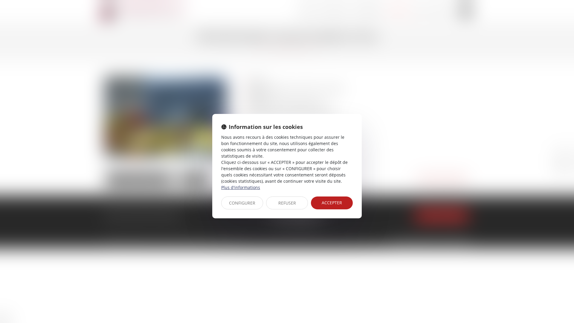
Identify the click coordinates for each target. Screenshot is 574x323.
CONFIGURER (242, 203)
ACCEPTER (332, 202)
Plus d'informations (240, 187)
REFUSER (287, 203)
